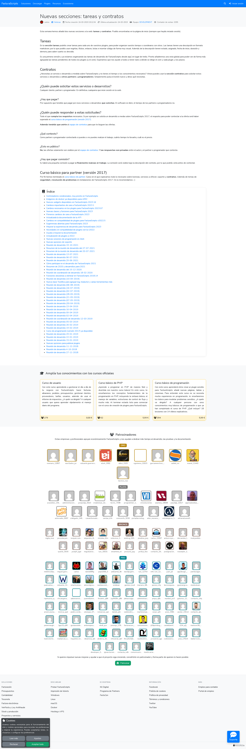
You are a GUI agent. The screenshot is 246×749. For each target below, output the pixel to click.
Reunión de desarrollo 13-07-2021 (62, 254)
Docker (54, 707)
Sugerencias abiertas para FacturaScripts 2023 (67, 223)
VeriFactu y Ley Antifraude (13, 707)
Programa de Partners (110, 691)
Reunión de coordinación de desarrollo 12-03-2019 (69, 318)
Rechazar (14, 744)
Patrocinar (124, 663)
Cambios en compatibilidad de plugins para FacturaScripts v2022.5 (75, 220)
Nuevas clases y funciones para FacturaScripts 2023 (69, 211)
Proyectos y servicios (11, 715)
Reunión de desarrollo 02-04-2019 (62, 315)
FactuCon (104, 695)
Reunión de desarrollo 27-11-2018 (62, 352)
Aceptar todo (38, 744)
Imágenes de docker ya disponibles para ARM (66, 199)
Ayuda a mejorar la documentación (61, 232)
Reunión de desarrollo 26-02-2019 (62, 324)
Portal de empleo (206, 691)
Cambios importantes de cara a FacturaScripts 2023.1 (70, 205)
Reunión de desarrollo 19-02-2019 (62, 328)
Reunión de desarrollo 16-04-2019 (62, 309)
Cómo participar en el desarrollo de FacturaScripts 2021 (71, 263)
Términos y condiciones (159, 699)
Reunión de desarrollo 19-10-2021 (62, 245)
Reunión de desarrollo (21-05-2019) (63, 297)
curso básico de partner (75, 176)
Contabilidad (7, 695)
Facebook (153, 687)
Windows (55, 695)
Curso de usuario (51, 383)
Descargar (37, 3)
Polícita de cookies (157, 691)
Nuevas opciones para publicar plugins (63, 343)
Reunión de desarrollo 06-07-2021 (62, 257)
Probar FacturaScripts (60, 687)
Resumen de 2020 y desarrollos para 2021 (65, 266)
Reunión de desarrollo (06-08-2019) (63, 285)
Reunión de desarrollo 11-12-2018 (62, 346)
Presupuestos (8, 691)
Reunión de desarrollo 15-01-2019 (62, 340)
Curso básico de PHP (110, 383)
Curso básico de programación (172, 383)
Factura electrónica (10, 703)
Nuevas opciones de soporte (59, 242)
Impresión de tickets (60, 691)
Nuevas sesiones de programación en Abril (65, 239)
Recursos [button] (57, 3)
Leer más (14, 738)
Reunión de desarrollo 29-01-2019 (62, 334)
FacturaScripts (10, 3)
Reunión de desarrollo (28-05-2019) (63, 294)
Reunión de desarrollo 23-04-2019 (62, 306)
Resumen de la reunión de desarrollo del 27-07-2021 (70, 248)
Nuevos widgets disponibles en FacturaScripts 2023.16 (71, 202)
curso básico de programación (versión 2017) (71, 119)
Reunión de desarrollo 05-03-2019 (62, 321)
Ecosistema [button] (68, 3)
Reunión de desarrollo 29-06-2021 (62, 260)
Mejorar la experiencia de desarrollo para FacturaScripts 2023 (73, 226)
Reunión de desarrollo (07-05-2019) (63, 300)
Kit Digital (104, 687)
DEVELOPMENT (145, 22)
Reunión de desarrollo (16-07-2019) (63, 288)
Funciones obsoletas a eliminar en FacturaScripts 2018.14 (72, 275)
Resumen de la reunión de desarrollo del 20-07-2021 (70, 251)
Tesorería (6, 699)
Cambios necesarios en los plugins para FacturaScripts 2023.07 (74, 208)
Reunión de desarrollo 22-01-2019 (62, 337)
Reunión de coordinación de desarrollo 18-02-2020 (69, 272)
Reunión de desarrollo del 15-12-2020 (64, 269)
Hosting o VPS (57, 711)
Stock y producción (10, 711)
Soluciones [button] (26, 3)
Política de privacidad (158, 695)
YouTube (153, 707)
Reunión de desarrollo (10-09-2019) (63, 278)
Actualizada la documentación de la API (63, 217)
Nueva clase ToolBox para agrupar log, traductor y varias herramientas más (79, 282)
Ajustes (37, 738)
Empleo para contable (208, 687)
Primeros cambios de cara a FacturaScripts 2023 (67, 214)
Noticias (57, 22)
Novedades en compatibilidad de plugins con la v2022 (70, 229)
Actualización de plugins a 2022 (60, 236)
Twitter (152, 703)
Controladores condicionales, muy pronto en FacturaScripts (72, 196)
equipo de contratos (78, 124)
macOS (54, 703)
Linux (53, 699)
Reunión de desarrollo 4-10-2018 (61, 349)
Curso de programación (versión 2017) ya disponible (69, 331)
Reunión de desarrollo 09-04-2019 (62, 312)
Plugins (47, 3)
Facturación (7, 687)
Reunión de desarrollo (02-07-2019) (63, 291)
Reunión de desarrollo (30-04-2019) (63, 303)
